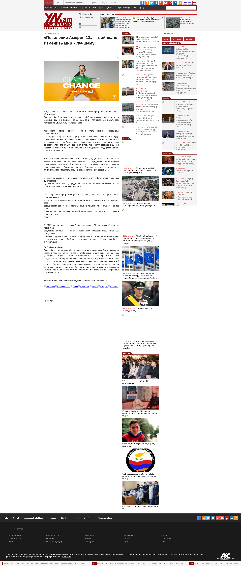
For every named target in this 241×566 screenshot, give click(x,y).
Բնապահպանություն (123, 8)
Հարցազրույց (89, 542)
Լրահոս (125, 33)
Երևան (58, 2)
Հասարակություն (51, 8)
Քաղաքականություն (69, 8)
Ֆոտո (163, 542)
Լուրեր (49, 2)
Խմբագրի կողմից (107, 14)
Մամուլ (166, 98)
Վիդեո (113, 2)
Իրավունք (137, 8)
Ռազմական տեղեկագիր (75, 2)
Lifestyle (103, 2)
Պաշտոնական (84, 8)
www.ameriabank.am (79, 270)
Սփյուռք (126, 353)
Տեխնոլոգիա (166, 538)
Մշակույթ (167, 153)
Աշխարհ (109, 8)
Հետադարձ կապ (105, 518)
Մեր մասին (88, 518)
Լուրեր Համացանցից (171, 43)
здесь (60, 239)
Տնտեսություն (98, 8)
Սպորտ (93, 2)
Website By (66, 557)
